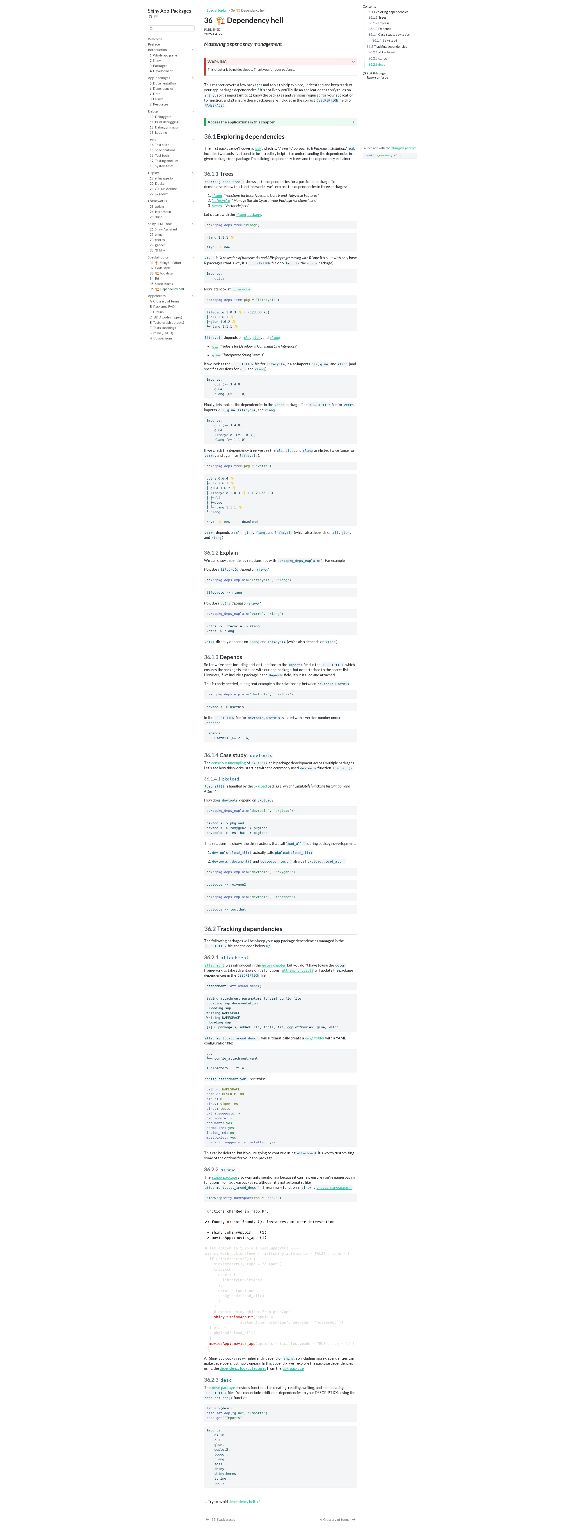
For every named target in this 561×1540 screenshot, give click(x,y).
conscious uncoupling (228, 763)
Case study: (389, 34)
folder (315, 1038)
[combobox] (171, 28)
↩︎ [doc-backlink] (258, 1501)
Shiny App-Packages (169, 11)
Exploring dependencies (387, 12)
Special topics (217, 10)
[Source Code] (150, 17)
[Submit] (151, 28)
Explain (378, 23)
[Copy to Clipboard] (354, 234)
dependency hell (242, 1501)
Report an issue (377, 77)
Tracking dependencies (387, 46)
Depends (379, 28)
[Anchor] (289, 136)
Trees (377, 17)
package (404, 148)
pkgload (260, 786)
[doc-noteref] (258, 90)
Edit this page (376, 73)
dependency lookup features (243, 1368)
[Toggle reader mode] (156, 17)
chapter (274, 965)
